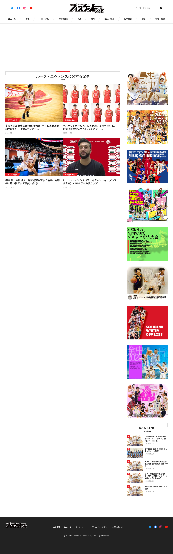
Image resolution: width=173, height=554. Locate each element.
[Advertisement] (86, 46)
